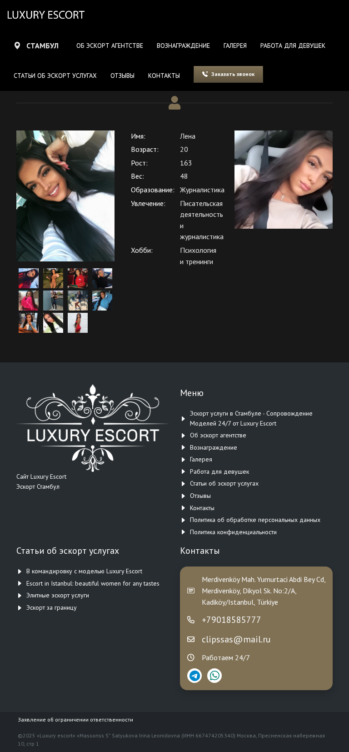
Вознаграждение (183, 45)
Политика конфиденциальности (233, 532)
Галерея (235, 45)
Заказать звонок (232, 73)
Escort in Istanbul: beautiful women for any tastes (93, 583)
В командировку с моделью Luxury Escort (84, 571)
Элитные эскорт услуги (57, 595)
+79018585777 (231, 620)
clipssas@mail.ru (236, 639)
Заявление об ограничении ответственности (75, 719)
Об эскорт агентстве (109, 45)
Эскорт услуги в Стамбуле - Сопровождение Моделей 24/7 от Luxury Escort (251, 418)
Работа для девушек (292, 45)
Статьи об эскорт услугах (55, 75)
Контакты (164, 75)
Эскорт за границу (51, 607)
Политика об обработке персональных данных (255, 520)
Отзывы (122, 75)
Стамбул (42, 45)
